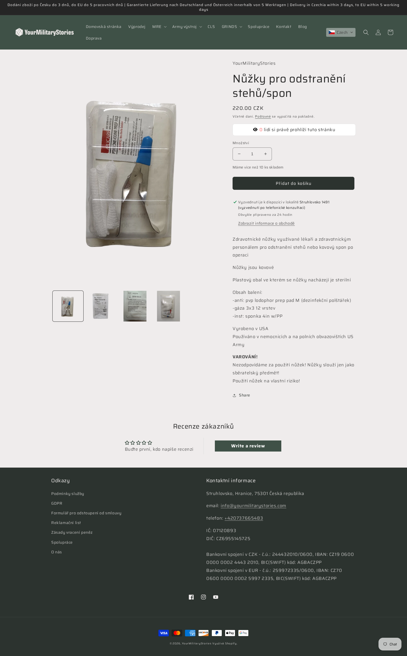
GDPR (56, 503)
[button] (159, 26)
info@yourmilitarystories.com (253, 505)
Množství (241, 143)
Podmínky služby (67, 494)
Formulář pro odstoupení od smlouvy (86, 513)
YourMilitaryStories (196, 643)
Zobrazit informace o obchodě (266, 223)
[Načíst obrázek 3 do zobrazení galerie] (135, 306)
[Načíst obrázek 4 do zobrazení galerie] (168, 306)
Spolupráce (62, 542)
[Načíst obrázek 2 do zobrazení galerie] (101, 306)
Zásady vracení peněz (72, 532)
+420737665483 (244, 518)
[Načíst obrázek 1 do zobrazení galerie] (68, 306)
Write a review (248, 445)
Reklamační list (66, 523)
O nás (56, 552)
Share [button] (244, 395)
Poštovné (263, 116)
